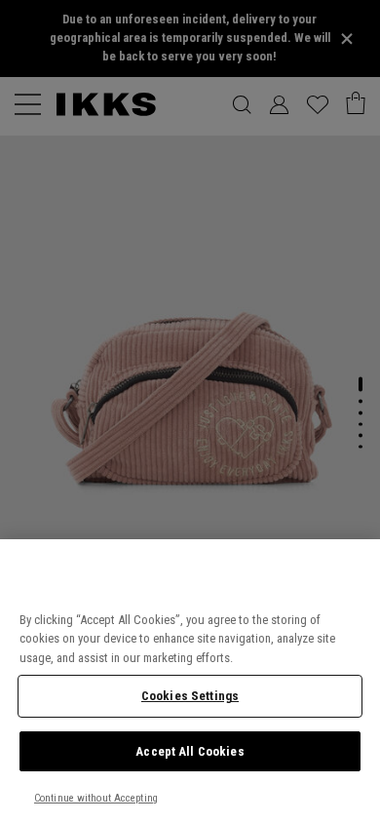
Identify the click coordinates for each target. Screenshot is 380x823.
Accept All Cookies (189, 751)
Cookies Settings (190, 695)
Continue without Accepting (96, 798)
